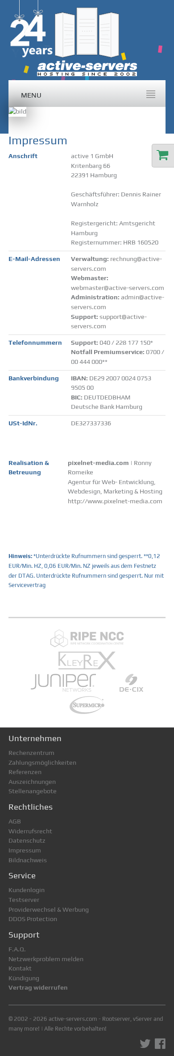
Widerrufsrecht (30, 831)
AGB (14, 821)
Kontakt (20, 968)
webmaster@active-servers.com (117, 287)
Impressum (24, 850)
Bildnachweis (27, 860)
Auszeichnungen (32, 781)
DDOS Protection (32, 918)
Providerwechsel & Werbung (48, 909)
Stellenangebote (32, 791)
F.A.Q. (17, 949)
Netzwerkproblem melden (45, 958)
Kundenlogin (26, 889)
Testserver (23, 899)
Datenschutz (27, 840)
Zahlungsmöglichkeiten (42, 762)
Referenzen (24, 771)
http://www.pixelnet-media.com (115, 501)
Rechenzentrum (31, 752)
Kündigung (23, 978)
